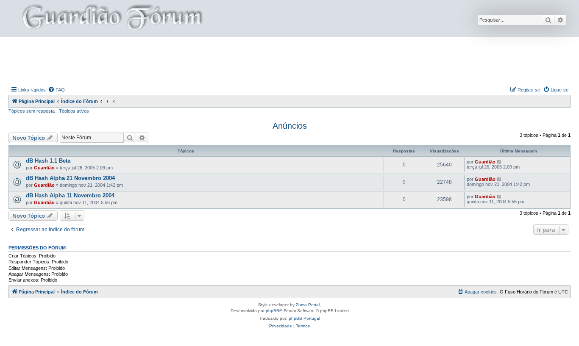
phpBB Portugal (304, 318)
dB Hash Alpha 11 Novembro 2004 (70, 195)
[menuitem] (56, 90)
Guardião (44, 167)
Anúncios (290, 125)
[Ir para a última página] (499, 161)
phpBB (272, 310)
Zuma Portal (308, 304)
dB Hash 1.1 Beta (48, 161)
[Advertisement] (289, 61)
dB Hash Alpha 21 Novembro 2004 (70, 178)
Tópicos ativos (74, 110)
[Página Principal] (111, 18)
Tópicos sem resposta (31, 110)
